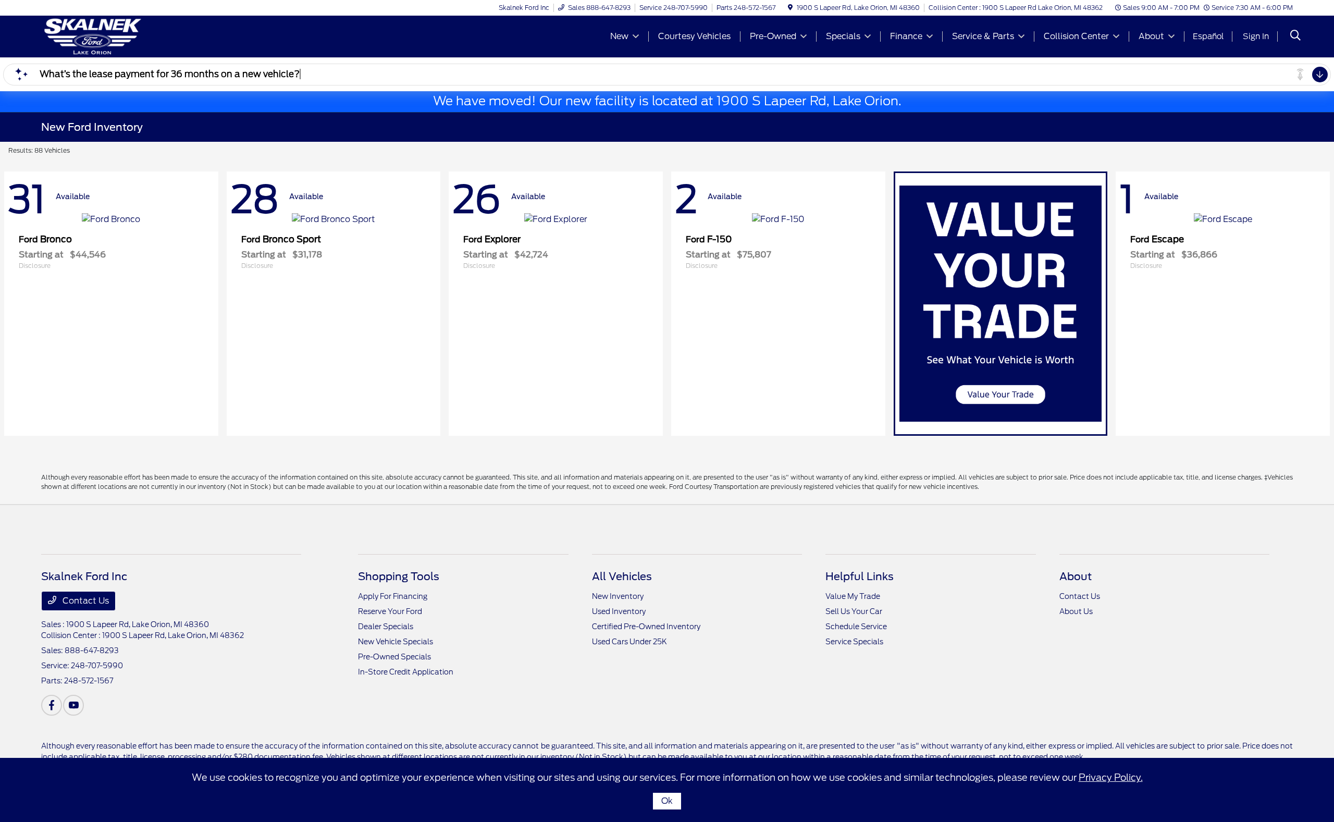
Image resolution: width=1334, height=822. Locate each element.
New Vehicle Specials (395, 641)
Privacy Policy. (1111, 777)
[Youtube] (73, 705)
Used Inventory (619, 611)
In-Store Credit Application (405, 672)
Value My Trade (852, 596)
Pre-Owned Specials (394, 657)
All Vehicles (622, 576)
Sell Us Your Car (853, 611)
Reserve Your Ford (390, 611)
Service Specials (854, 641)
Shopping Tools (398, 576)
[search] (1295, 36)
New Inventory (618, 596)
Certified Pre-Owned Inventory (646, 626)
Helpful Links (859, 576)
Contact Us (84, 601)
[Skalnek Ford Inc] (130, 36)
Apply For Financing (392, 596)
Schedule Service (856, 626)
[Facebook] (51, 705)
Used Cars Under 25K (629, 641)
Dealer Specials (385, 626)
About (1075, 576)
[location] (790, 7)
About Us (1076, 611)
